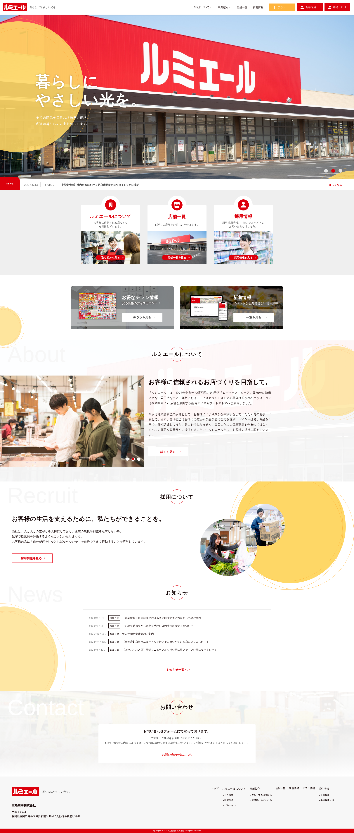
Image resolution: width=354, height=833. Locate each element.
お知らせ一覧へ (177, 669)
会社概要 (228, 794)
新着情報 (258, 7)
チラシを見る (142, 317)
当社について (201, 7)
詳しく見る (335, 185)
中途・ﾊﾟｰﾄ (339, 7)
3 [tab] (340, 171)
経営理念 (228, 800)
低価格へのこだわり (262, 800)
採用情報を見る (243, 257)
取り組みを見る (110, 257)
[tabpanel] (177, 103)
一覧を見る (253, 317)
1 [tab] (326, 171)
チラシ (282, 7)
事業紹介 (223, 7)
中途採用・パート (329, 800)
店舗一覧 (242, 7)
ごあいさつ (230, 805)
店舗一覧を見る (177, 257)
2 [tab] (333, 171)
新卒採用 (311, 7)
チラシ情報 (309, 788)
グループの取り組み (262, 794)
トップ (215, 788)
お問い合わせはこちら (177, 754)
